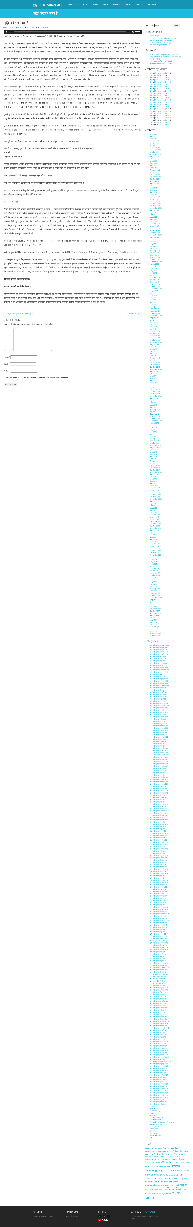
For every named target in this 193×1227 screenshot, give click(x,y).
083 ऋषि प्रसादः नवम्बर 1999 (159, 688)
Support (51, 1216)
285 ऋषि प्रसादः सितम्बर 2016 (159, 965)
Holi (175, 1159)
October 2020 (155, 206)
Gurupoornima (167, 1159)
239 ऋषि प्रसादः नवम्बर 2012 (159, 864)
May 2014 (153, 378)
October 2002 (155, 526)
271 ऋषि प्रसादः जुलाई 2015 (159, 934)
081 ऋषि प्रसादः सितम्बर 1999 (159, 683)
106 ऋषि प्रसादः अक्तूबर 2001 (159, 728)
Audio (95, 5)
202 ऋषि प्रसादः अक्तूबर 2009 (159, 784)
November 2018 (156, 257)
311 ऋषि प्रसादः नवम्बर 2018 (159, 1023)
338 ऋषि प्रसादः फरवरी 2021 (159, 1070)
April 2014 (153, 380)
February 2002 (155, 544)
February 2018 (155, 277)
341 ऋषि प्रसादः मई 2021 (158, 1077)
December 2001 (155, 548)
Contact (44, 1216)
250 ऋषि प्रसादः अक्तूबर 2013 (159, 887)
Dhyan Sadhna (159, 1157)
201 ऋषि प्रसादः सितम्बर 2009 (159, 782)
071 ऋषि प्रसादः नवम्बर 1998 (159, 672)
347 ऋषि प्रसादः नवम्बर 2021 (159, 1091)
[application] (73, 32)
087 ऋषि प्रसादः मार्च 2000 (158, 694)
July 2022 (153, 159)
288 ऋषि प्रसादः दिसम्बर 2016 (159, 972)
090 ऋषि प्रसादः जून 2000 (158, 701)
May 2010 (153, 481)
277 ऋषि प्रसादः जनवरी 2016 (159, 947)
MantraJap (167, 1162)
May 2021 (153, 190)
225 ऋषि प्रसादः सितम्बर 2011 (159, 835)
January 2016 (154, 333)
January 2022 (154, 172)
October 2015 (155, 340)
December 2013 (155, 389)
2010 (151, 104)
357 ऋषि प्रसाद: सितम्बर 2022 (159, 1102)
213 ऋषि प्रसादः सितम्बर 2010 (159, 809)
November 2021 (156, 177)
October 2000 (155, 575)
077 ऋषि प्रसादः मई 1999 (158, 674)
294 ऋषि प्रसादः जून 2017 (158, 985)
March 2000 (154, 586)
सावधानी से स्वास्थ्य (155, 36)
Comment (8, 350)
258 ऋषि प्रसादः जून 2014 (158, 905)
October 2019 (155, 233)
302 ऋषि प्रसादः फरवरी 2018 (159, 1003)
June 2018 (153, 268)
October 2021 (155, 179)
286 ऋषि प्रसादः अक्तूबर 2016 (159, 967)
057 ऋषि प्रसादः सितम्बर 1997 (159, 667)
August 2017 (154, 291)
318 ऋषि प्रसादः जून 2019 (158, 1039)
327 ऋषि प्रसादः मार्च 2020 (158, 1059)
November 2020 (156, 203)
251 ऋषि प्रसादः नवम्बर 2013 (159, 889)
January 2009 (154, 517)
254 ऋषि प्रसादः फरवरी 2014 (159, 896)
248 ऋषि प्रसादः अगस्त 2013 (159, 882)
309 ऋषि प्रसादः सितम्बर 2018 (159, 1019)
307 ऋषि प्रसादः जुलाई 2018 (159, 1014)
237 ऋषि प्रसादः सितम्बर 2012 (159, 860)
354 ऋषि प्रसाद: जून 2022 (158, 1100)
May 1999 (153, 606)
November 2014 (156, 365)
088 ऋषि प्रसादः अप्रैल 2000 (159, 697)
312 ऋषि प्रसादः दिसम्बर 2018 (159, 1026)
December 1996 (155, 631)
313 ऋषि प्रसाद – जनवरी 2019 (159, 1028)
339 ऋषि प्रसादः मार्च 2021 (158, 1073)
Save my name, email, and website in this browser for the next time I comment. (37, 377)
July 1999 (153, 602)
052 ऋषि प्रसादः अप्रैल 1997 (159, 659)
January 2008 (154, 519)
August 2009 (154, 501)
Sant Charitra (152, 1174)
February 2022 (155, 170)
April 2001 (153, 564)
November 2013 (156, 391)
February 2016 (155, 331)
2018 (151, 86)
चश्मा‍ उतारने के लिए (155, 1135)
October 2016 (155, 313)
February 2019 (155, 250)
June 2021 (153, 188)
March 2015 (154, 356)
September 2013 (156, 396)
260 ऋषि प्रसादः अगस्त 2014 (159, 909)
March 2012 (154, 434)
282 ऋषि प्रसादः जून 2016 (158, 958)
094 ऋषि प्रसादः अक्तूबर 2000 (159, 706)
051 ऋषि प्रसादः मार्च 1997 (158, 656)
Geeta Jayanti (156, 1159)
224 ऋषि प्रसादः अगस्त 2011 (159, 833)
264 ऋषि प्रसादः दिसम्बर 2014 (159, 918)
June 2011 (153, 452)
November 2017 (156, 284)
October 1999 (155, 595)
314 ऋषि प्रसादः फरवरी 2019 (159, 1030)
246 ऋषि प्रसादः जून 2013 (158, 878)
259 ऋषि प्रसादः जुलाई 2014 (159, 907)
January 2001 (154, 571)
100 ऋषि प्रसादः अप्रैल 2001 (159, 717)
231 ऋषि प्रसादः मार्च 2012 (158, 847)
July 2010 (153, 477)
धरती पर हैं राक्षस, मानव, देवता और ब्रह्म (161, 40)
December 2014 (155, 362)
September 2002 (156, 528)
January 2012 (154, 439)
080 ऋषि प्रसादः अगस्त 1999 (159, 681)
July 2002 (153, 533)
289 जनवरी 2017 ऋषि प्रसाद (159, 974)
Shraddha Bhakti (152, 1182)
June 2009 (153, 506)
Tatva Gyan (30, 27)
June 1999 (153, 604)
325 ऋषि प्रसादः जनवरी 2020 (159, 1055)
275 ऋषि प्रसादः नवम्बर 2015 (159, 943)
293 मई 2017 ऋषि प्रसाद (158, 983)
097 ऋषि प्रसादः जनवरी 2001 (159, 710)
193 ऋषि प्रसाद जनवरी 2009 (159, 764)
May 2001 (153, 562)
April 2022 (153, 165)
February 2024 (155, 141)
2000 (151, 115)
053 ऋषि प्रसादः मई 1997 (158, 661)
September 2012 (156, 421)
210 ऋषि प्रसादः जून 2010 (158, 802)
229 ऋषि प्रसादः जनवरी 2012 (159, 842)
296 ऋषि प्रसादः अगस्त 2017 (159, 990)
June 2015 (153, 349)
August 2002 (154, 530)
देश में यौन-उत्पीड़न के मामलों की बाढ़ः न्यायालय (163, 38)
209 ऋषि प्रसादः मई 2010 (158, 800)
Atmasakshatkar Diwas (153, 1151)
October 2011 (155, 443)
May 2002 (153, 537)
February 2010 (155, 488)
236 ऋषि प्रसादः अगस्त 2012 (159, 858)
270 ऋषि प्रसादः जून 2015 (158, 932)
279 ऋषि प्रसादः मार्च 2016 (158, 952)
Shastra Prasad (165, 1178)
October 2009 (155, 497)
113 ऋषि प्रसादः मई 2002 (158, 744)
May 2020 (153, 217)
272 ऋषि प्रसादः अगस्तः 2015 (159, 936)
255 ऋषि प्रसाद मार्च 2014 (158, 898)
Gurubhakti (44, 27)
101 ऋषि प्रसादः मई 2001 (158, 719)
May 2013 (153, 405)
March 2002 (154, 541)
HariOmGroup (149, 1211)
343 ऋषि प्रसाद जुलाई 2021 (158, 1082)
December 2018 (155, 255)
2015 (151, 93)
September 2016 (156, 315)
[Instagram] (108, 1216)
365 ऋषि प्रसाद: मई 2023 (158, 1104)
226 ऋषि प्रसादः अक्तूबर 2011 (159, 838)
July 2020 (153, 212)
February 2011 (155, 461)
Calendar (152, 5)
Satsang (20, 27)
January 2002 (154, 546)
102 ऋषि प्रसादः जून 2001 (158, 721)
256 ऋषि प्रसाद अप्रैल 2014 (159, 900)
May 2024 (153, 134)
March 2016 (154, 329)
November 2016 (156, 311)
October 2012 (155, 418)
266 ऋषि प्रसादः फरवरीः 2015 (159, 923)
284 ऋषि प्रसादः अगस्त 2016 (159, 963)
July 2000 (153, 577)
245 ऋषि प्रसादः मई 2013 (158, 876)
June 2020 (153, 215)
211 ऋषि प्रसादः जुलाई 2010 (159, 804)
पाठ (151, 1138)
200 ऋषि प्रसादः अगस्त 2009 (159, 779)
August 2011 (154, 447)
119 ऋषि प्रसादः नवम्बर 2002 (159, 757)
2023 (151, 75)
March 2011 (154, 459)
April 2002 (153, 539)
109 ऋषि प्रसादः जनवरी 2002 (159, 735)
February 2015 (155, 358)
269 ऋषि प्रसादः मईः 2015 (158, 929)
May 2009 (153, 508)
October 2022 (155, 152)
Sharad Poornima (156, 1120)
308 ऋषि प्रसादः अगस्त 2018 (159, 1017)
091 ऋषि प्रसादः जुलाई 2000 (159, 703)
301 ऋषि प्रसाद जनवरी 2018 (159, 1001)
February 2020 (155, 224)
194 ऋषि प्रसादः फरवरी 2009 (159, 766)
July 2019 (153, 239)
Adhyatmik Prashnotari (153, 1148)
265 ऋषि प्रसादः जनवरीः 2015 (159, 920)
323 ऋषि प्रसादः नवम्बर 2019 (159, 1050)
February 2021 (155, 197)
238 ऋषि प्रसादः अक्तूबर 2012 (159, 862)
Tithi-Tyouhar (154, 1126)
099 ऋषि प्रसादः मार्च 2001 (158, 715)
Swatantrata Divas (156, 1124)
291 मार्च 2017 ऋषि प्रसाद (158, 979)
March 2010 (154, 486)
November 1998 (156, 609)
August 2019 (154, 237)
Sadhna (127, 5)
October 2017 (155, 286)
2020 (151, 82)
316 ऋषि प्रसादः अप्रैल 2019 (159, 1035)
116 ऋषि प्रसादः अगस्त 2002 (159, 750)
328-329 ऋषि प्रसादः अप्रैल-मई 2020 (161, 1061)
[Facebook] (99, 1216)
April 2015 (153, 353)
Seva (162, 1174)
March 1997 (154, 624)
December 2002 (155, 521)
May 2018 (153, 271)
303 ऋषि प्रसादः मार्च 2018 (158, 1005)
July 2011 (153, 450)
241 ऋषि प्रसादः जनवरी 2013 (159, 869)
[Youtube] (103, 1220)
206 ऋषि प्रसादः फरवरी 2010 (159, 793)
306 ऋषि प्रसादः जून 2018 (158, 1012)
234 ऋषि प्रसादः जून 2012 (158, 853)
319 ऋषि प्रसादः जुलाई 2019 (159, 1041)
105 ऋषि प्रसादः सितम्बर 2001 (159, 726)
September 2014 (156, 369)
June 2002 (153, 535)
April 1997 (153, 622)
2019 (151, 84)
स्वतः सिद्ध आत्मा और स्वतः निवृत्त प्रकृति (161, 43)
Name (7, 357)
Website (7, 371)
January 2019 (154, 253)
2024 (151, 73)
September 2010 (156, 472)
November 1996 (156, 633)
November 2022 (156, 150)
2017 (151, 89)
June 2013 (153, 403)
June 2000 (153, 580)
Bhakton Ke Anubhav (163, 1154)
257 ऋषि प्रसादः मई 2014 (158, 903)
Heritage (139, 5)
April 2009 (153, 510)
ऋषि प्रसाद (153, 1131)
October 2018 (155, 259)
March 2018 (154, 275)
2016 (151, 91)
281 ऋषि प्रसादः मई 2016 (158, 956)
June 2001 (153, 559)
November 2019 (156, 230)
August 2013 (154, 398)
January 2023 (154, 145)
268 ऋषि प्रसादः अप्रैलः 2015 (159, 927)
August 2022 (154, 156)
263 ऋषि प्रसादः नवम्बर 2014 (159, 916)
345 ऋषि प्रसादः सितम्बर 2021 (159, 1086)
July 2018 (153, 266)
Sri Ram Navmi (170, 1185)
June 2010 (153, 479)
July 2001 (153, 557)
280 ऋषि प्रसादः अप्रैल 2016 (159, 954)
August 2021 (154, 183)
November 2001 (156, 550)
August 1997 (154, 615)
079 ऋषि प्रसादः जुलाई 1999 (159, 679)
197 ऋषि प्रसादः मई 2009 (158, 773)
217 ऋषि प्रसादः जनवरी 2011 (159, 817)
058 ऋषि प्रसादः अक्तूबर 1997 (159, 670)
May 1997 (153, 620)
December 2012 (155, 414)
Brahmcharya (179, 1154)
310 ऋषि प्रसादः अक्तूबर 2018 (159, 1021)
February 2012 (155, 436)
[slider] (138, 32)
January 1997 (154, 629)
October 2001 (155, 553)
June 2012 (153, 427)
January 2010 (154, 490)
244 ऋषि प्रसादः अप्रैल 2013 (159, 873)
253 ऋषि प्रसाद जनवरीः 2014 (159, 894)
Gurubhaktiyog (155, 1111)
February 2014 (155, 385)
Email (7, 364)
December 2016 (155, 309)
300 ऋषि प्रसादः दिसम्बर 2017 (159, 999)
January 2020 (154, 226)
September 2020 (156, 208)
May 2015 (153, 351)
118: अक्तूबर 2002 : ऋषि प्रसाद (159, 755)
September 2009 (156, 499)
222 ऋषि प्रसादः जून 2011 (158, 829)
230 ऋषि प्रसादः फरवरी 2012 (159, 844)
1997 (151, 122)
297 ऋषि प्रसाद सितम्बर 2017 (159, 992)
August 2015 (154, 344)
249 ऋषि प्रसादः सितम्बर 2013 (159, 885)
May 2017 (153, 297)
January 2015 (154, 360)
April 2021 (153, 192)
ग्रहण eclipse (154, 1133)
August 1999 (154, 600)
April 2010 (153, 483)
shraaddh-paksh (180, 1179)
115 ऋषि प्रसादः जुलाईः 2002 (159, 748)
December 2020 (155, 201)
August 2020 (154, 210)
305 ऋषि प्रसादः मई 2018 (158, 1010)
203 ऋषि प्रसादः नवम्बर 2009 (159, 786)
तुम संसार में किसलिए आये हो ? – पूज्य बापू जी (162, 63)
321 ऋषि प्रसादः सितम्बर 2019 (159, 1046)
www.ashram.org (72, 1216)
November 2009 (156, 494)
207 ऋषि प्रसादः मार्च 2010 (158, 795)
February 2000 (155, 588)
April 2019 (153, 246)
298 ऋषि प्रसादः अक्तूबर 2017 (159, 994)
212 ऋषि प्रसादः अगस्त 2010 (159, 806)
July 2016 (153, 320)
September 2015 (156, 342)
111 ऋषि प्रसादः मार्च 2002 (158, 739)
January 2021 (154, 199)
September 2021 (156, 181)
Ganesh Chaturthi (156, 1108)
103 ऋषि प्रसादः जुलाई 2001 (159, 723)
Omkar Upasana (155, 1166)
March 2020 (154, 221)
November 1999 (156, 593)
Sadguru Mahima (166, 1170)
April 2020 (153, 219)
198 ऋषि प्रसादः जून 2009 (158, 775)
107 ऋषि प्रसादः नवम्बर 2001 (159, 730)
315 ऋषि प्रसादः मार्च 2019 (158, 1032)
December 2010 (155, 465)
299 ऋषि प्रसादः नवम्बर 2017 (159, 997)
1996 (151, 124)
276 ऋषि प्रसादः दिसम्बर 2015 (159, 945)
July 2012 (153, 425)
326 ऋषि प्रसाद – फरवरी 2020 (159, 1057)
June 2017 (153, 295)
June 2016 (153, 322)
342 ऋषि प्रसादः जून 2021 (158, 1079)
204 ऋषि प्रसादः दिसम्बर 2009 (159, 788)
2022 (151, 77)
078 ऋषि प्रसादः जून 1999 (158, 676)
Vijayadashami (167, 1194)
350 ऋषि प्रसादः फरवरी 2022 (159, 1097)
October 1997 (155, 611)
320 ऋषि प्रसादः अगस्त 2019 (159, 1044)
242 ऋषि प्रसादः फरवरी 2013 (159, 871)
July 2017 (153, 293)
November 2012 (156, 416)
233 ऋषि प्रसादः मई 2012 (158, 851)
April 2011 (153, 456)
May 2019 (153, 244)
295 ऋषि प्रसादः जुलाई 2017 (159, 988)
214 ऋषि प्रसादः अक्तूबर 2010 (159, 811)
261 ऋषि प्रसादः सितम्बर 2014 (159, 911)
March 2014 (154, 383)
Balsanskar (178, 1151)
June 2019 (153, 242)
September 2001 (156, 555)
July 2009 (153, 503)
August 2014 (154, 371)
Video (105, 5)
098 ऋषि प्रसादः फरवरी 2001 (159, 712)
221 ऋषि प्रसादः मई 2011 (158, 826)
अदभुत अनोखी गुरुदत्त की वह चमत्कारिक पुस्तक (20, 313)
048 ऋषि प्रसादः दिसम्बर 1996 (159, 650)
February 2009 (155, 515)
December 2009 (155, 492)
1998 (151, 120)
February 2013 (155, 409)
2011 (151, 102)
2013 (151, 98)
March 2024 (154, 139)
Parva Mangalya (166, 1166)
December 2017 (155, 282)
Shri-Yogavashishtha (169, 1181)
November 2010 (156, 468)
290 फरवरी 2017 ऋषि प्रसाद (159, 976)
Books (115, 5)
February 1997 (155, 627)
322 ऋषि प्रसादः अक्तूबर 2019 (159, 1048)
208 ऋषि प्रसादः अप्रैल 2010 (159, 797)
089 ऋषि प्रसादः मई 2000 (158, 699)
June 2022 (153, 161)
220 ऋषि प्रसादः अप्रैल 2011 (159, 824)
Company (36, 1216)
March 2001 (154, 566)
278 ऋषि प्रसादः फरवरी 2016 (159, 950)
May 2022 (153, 163)
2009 (151, 107)
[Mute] (133, 32)
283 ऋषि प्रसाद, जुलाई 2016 (159, 961)
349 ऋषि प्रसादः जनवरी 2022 (159, 1095)
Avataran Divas (167, 1151)
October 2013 (155, 394)
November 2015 (156, 338)
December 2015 (155, 336)
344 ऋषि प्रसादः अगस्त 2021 (159, 1084)
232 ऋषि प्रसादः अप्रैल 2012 (159, 849)
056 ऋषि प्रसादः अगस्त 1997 (159, 665)
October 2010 (155, 470)
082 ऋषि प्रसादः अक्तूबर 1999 (159, 685)
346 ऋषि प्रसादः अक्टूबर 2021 (159, 1088)
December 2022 (155, 148)
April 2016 (153, 327)
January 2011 (154, 463)
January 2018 (154, 280)
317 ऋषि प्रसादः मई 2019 (158, 1037)
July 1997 (153, 618)
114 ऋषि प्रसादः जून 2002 (158, 746)
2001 (151, 113)
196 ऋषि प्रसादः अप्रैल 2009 (159, 770)
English (152, 1106)
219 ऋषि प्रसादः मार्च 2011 (158, 822)
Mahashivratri (157, 1162)
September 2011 (156, 445)
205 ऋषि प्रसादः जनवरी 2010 (159, 791)
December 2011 (155, 441)
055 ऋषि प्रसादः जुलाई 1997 (159, 663)
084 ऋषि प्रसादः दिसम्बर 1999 (159, 690)
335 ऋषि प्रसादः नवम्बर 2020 (159, 1066)
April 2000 (153, 584)
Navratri (147, 1166)
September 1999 (156, 597)
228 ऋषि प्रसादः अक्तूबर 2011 (159, 840)
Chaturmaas (149, 1157)
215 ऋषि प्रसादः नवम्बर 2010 (159, 813)
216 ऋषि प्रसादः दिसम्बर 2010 (159, 815)
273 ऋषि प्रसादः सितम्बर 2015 (159, 938)
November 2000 (156, 573)
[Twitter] (104, 1216)
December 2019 (155, 228)
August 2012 (154, 423)
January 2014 (154, 387)
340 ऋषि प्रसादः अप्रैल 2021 (159, 1075)
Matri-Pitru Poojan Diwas (181, 1162)
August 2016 (154, 318)
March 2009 (154, 512)
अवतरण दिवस (154, 1129)
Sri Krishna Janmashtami (158, 1185)
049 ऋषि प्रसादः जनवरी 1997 (159, 652)
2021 (151, 80)
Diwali (171, 1157)
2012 (151, 100)
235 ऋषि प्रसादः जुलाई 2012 (159, 856)
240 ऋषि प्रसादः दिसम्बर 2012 (159, 867)
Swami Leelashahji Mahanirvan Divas (156, 1189)
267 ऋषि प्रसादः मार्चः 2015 (158, 925)
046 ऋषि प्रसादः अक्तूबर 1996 (159, 645)
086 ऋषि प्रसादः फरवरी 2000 (159, 692)
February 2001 (155, 568)
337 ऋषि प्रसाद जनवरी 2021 (159, 1068)
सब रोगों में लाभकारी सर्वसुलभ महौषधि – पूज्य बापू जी (164, 54)
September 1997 (156, 613)
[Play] (7, 32)
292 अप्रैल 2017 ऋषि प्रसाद (159, 981)
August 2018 (154, 264)
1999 (151, 118)
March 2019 (154, 248)
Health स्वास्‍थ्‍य (154, 1113)
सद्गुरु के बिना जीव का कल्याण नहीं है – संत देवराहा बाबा (165, 57)
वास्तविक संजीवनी (155, 59)
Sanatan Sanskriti (182, 1171)
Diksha (166, 1157)
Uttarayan (157, 1193)
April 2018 (153, 273)
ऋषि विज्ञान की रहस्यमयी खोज (158, 45)
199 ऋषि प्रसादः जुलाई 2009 (159, 777)
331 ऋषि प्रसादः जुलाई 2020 (159, 1064)
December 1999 (155, 591)
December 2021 (155, 174)
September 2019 (156, 235)
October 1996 (155, 635)
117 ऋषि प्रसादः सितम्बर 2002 (159, 753)
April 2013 (153, 407)
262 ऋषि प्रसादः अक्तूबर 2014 (159, 914)
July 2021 (153, 186)
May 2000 (153, 582)
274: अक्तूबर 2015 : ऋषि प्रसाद (159, 941)
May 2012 (153, 430)
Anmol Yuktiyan (172, 1148)
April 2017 (153, 300)
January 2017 (154, 306)
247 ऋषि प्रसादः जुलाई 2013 (159, 880)
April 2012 (153, 432)
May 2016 (153, 324)
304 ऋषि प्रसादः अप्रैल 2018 (159, 1008)
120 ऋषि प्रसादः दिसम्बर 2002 (159, 759)
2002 (151, 111)
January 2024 (154, 143)
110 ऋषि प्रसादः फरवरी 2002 (159, 737)
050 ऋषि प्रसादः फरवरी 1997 (159, 654)
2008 (151, 109)
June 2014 (153, 376)
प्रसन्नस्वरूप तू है (134, 313)
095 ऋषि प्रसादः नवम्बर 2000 (159, 708)
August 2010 (154, 474)
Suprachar (181, 1184)
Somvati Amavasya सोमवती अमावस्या (162, 1122)
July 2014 (153, 374)
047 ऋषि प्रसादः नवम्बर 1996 (159, 647)
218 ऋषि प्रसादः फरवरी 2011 (159, 820)
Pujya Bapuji (83, 5)
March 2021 (154, 195)
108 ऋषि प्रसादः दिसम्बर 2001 (159, 732)
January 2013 (154, 412)
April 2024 (153, 136)
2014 (151, 95)
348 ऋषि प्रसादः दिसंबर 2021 (159, 1093)
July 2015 (153, 347)
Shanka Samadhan (156, 1117)
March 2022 (154, 168)
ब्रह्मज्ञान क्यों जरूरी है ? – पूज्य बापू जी (161, 61)
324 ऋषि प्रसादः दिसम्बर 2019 (159, 1053)
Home (70, 5)
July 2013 (153, 400)
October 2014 (155, 367)
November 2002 (156, 524)
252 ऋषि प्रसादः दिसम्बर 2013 (159, 891)
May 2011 (153, 454)
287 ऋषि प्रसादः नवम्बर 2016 (159, 970)
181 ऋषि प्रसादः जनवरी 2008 (159, 762)
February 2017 (155, 304)
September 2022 (156, 154)
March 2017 (154, 302)
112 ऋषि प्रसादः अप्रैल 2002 (159, 741)
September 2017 (156, 289)
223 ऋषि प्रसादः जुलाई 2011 (159, 831)
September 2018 (156, 262)
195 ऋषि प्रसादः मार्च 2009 (158, 768)
